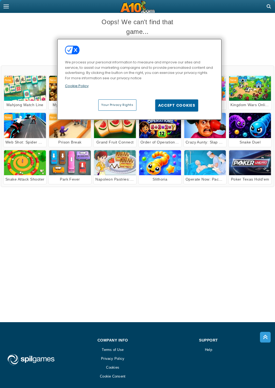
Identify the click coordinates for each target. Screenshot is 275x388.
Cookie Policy (77, 85)
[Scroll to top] (265, 337)
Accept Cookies (176, 105)
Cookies (112, 367)
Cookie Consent (112, 376)
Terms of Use (113, 350)
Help (208, 350)
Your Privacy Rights (117, 105)
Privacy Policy (112, 359)
